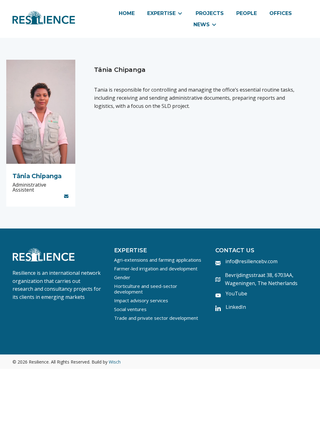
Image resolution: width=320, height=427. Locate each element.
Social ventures (130, 309)
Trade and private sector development (156, 318)
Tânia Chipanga (37, 176)
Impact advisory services (141, 300)
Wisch (115, 362)
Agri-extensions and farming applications (157, 260)
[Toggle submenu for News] (214, 24)
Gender (122, 277)
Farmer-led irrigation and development (156, 268)
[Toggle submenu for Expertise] (180, 13)
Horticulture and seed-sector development (145, 289)
